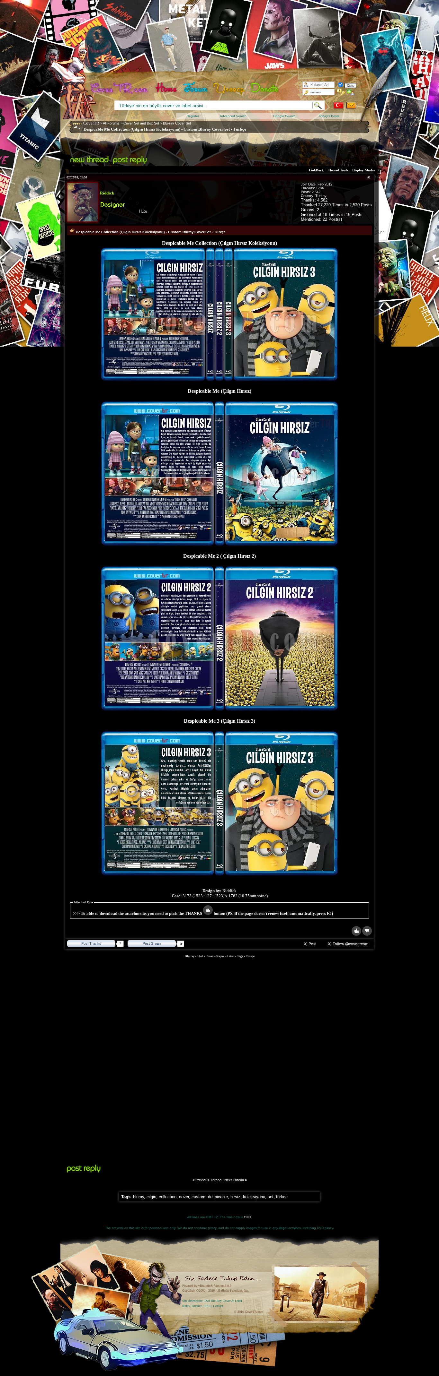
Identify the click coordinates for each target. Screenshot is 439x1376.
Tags (240, 956)
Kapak (220, 956)
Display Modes (363, 170)
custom (198, 1196)
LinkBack (316, 170)
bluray (138, 1196)
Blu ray (190, 956)
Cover (209, 956)
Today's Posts (329, 116)
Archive (197, 1306)
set (270, 1196)
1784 (320, 188)
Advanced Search (233, 116)
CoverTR (91, 123)
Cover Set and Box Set (141, 123)
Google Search (284, 116)
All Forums (111, 123)
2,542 (316, 192)
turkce (282, 1196)
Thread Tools (338, 170)
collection (167, 1196)
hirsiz (235, 1196)
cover (184, 1196)
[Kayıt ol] (351, 92)
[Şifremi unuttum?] (341, 92)
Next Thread (234, 1180)
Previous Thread (208, 1180)
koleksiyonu (254, 1196)
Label (230, 956)
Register (193, 116)
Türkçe (250, 956)
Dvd (200, 956)
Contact (218, 1306)
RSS (207, 1306)
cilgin (151, 1196)
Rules (186, 1306)
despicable (218, 1196)
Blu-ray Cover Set (177, 123)
